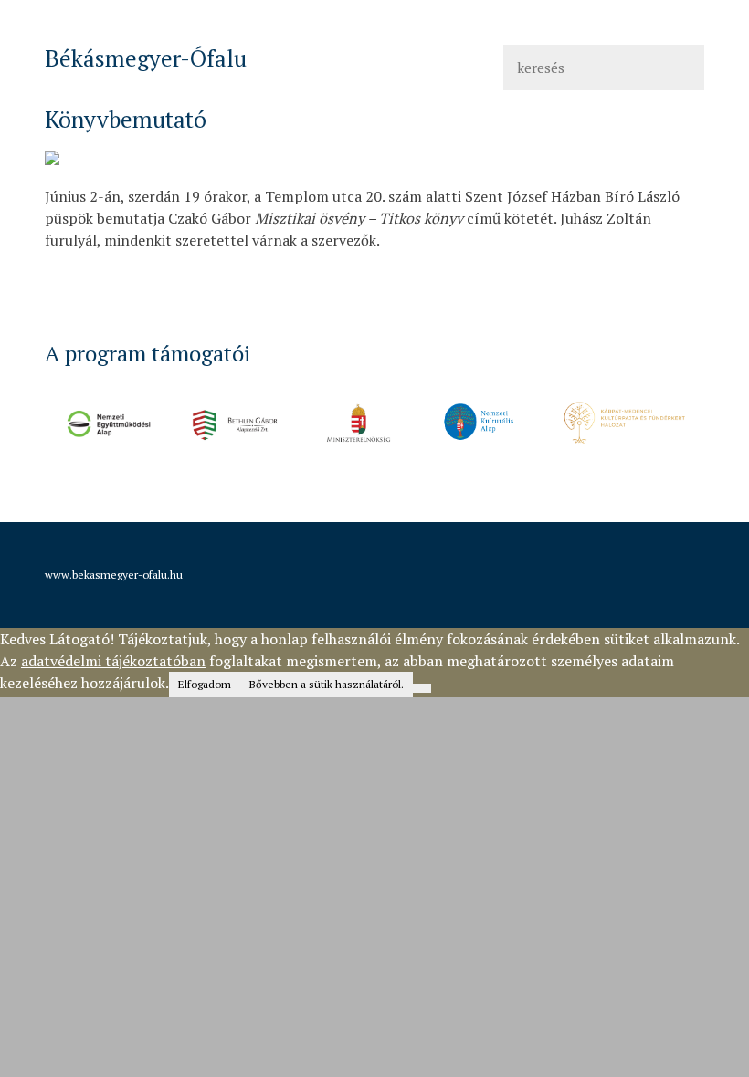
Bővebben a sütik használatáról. (326, 684)
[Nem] (422, 688)
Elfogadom (204, 684)
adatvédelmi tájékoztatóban (113, 661)
